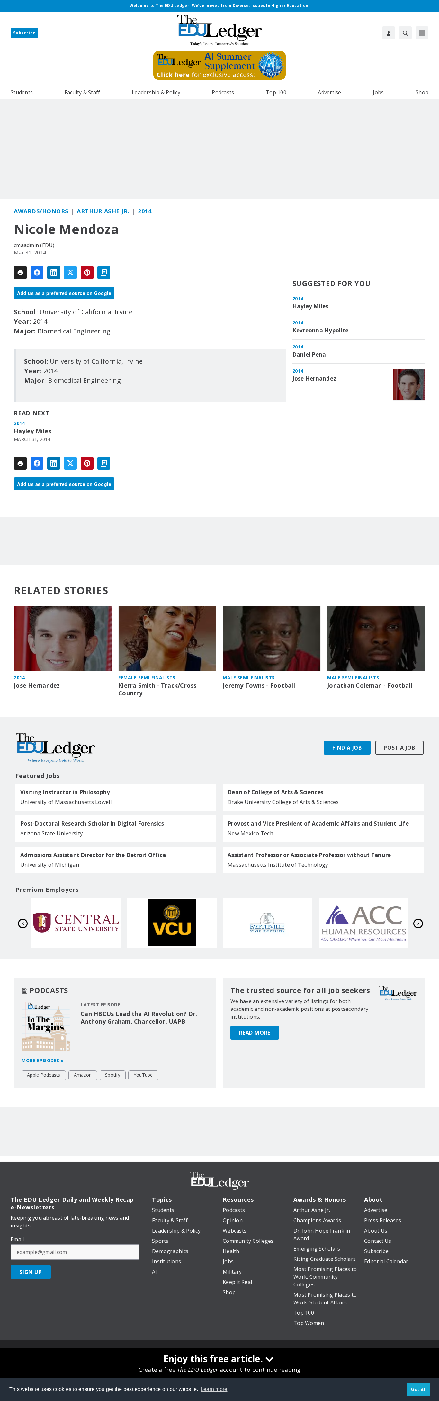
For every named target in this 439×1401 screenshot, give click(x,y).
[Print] (20, 272)
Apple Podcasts (43, 1075)
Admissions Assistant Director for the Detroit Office (93, 855)
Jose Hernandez (314, 378)
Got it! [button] (418, 1389)
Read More (254, 1032)
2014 (144, 211)
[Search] (405, 32)
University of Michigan (49, 864)
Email (17, 1239)
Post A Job (399, 747)
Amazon (83, 1075)
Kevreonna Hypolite (320, 330)
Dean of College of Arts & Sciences (276, 792)
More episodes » (43, 1060)
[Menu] (422, 32)
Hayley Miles (32, 431)
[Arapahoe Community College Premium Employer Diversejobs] (172, 923)
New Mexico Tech (250, 833)
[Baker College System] (363, 923)
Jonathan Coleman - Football (369, 685)
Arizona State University (51, 833)
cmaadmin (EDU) (34, 245)
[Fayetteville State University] (76, 923)
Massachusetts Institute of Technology (278, 864)
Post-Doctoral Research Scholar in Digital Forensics (92, 823)
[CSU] (267, 923)
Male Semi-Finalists (249, 678)
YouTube (143, 1075)
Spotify (112, 1075)
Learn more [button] (214, 1389)
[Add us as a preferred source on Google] (103, 272)
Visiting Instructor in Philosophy (65, 792)
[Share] (37, 272)
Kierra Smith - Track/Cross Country (157, 689)
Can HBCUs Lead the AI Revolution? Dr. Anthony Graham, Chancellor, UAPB (139, 1017)
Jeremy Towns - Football (259, 685)
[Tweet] (70, 272)
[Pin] (87, 272)
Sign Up (30, 1272)
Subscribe (24, 33)
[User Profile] (388, 32)
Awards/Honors (41, 211)
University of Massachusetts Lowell (66, 801)
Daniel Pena (309, 354)
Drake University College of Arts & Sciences (283, 801)
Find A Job (347, 747)
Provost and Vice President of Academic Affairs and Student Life (318, 823)
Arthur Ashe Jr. (103, 211)
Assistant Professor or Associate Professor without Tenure (309, 855)
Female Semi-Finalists (146, 678)
